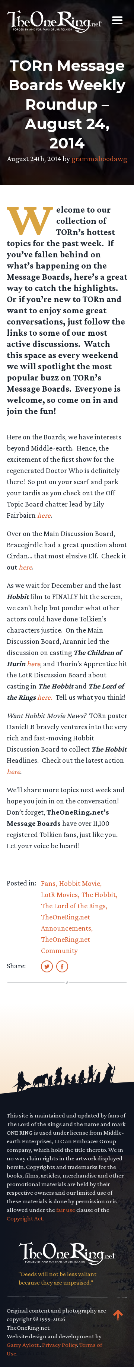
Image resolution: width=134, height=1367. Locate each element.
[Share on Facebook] (62, 966)
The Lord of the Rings (73, 906)
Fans (48, 883)
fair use (65, 1209)
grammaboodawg (99, 158)
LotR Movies (59, 894)
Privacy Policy (59, 1344)
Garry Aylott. (23, 1344)
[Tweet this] (47, 966)
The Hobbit (99, 894)
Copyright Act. (25, 1218)
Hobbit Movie (79, 883)
